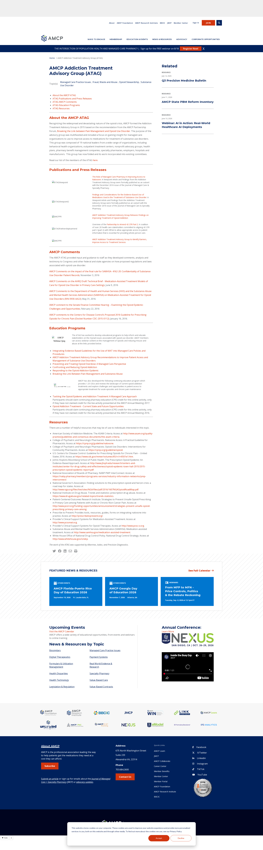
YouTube (202, 774)
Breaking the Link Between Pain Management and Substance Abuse (88, 373)
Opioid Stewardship (129, 82)
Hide (5, 838)
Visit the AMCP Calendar (61, 631)
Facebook (201, 747)
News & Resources (162, 39)
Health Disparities (58, 673)
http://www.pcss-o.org (133, 525)
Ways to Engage (96, 39)
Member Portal (160, 781)
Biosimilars (55, 650)
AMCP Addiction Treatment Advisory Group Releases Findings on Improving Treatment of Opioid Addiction (120, 216)
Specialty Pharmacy (99, 673)
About (112, 23)
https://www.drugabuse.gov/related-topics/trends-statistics (83, 496)
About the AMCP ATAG (64, 95)
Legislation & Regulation (62, 686)
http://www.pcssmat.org (65, 522)
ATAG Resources (61, 108)
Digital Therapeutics (59, 657)
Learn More (168, 631)
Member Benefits (161, 771)
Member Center (181, 23)
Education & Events (137, 39)
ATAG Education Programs (66, 105)
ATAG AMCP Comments (65, 101)
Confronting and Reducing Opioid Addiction (75, 367)
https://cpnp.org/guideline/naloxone (94, 443)
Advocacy (181, 39)
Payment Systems (99, 657)
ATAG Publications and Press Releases (72, 98)
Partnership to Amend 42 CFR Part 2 (122, 224)
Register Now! (190, 48)
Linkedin (201, 758)
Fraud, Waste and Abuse (105, 82)
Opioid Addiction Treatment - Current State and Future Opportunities (88, 406)
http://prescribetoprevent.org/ (87, 515)
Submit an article (49, 778)
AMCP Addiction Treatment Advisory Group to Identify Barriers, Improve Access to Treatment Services (119, 240)
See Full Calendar (199, 570)
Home (52, 58)
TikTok (200, 769)
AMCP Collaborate (162, 761)
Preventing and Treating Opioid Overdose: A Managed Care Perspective (89, 363)
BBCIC (162, 23)
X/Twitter (202, 752)
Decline (181, 838)
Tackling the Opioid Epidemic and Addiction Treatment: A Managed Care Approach (95, 396)
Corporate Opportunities (206, 39)
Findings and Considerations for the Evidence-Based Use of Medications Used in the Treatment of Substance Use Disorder (119, 196)
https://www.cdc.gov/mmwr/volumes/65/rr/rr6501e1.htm (104, 456)
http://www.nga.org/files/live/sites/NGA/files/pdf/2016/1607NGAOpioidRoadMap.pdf (95, 489)
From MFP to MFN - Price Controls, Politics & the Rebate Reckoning (182, 591)
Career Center (160, 766)
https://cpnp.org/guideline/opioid (105, 449)
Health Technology (59, 680)
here (95, 160)
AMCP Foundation (125, 23)
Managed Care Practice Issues (75, 82)
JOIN (208, 23)
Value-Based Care (99, 680)
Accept (159, 838)
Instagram (202, 763)
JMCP (169, 23)
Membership (116, 39)
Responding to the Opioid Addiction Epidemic (75, 370)
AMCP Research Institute (146, 23)
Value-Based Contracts (101, 686)
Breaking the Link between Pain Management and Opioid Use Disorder (93, 131)
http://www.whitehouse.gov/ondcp (70, 538)
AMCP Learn (159, 751)
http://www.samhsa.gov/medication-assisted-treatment (102, 532)
